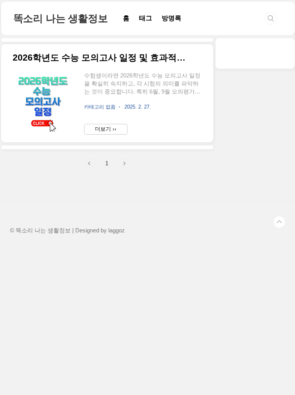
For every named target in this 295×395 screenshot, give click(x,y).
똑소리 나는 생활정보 (60, 18)
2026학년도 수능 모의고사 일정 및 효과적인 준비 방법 (102, 58)
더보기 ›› (105, 129)
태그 (145, 18)
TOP (279, 222)
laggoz (116, 230)
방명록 (171, 18)
